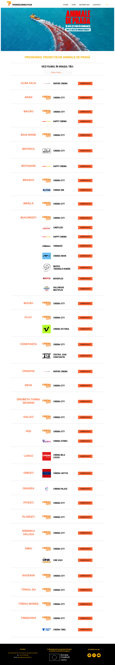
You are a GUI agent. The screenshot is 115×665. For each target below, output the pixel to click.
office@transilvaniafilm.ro (24, 657)
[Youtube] (99, 655)
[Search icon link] (107, 4)
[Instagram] (94, 655)
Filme (65, 4)
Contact (97, 4)
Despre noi (84, 4)
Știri (74, 4)
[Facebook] (89, 655)
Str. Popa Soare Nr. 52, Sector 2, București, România (22, 653)
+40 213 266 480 (23, 655)
